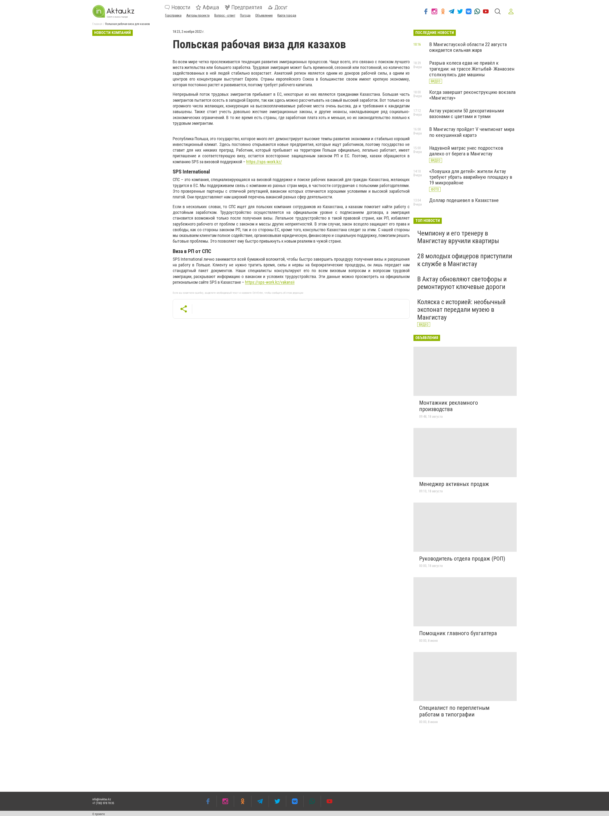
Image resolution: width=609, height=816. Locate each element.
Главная (97, 24)
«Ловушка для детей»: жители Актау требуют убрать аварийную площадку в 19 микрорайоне (470, 177)
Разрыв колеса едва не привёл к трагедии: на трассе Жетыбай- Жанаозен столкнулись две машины (471, 68)
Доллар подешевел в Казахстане (464, 200)
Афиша (211, 7)
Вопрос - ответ (224, 15)
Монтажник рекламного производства (448, 406)
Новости (181, 7)
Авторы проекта (198, 15)
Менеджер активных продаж (454, 484)
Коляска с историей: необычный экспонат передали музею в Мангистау (461, 309)
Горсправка (173, 15)
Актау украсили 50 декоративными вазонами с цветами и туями (466, 113)
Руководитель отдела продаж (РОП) (462, 558)
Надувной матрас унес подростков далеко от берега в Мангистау (466, 151)
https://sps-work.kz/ (264, 161)
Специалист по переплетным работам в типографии (454, 711)
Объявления (264, 15)
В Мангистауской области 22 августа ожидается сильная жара (468, 47)
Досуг (281, 7)
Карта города (286, 15)
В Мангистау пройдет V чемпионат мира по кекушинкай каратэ (471, 132)
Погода (245, 15)
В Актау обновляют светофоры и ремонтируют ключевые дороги (462, 283)
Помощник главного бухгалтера (458, 633)
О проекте (98, 814)
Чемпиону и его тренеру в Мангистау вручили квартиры (458, 237)
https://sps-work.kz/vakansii (270, 282)
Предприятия (246, 7)
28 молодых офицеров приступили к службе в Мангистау (464, 260)
